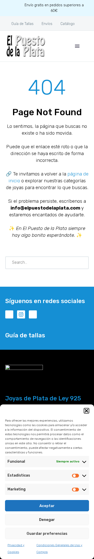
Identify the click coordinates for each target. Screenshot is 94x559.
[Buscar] (82, 262)
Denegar (47, 519)
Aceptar (47, 506)
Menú (77, 46)
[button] (86, 410)
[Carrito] (86, 46)
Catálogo (67, 24)
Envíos (47, 24)
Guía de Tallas (22, 24)
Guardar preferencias (47, 533)
